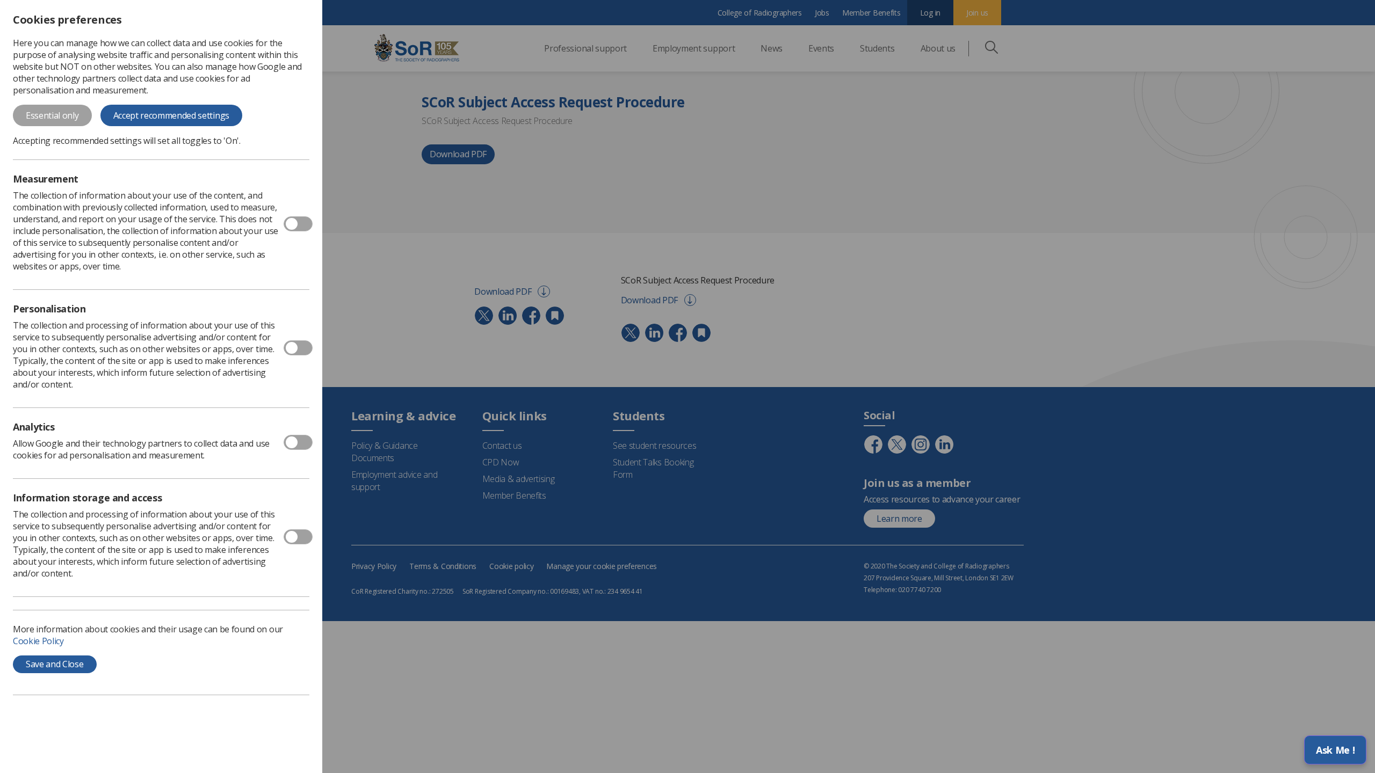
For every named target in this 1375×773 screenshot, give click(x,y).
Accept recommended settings (171, 115)
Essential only (52, 115)
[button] (1335, 749)
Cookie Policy (38, 641)
